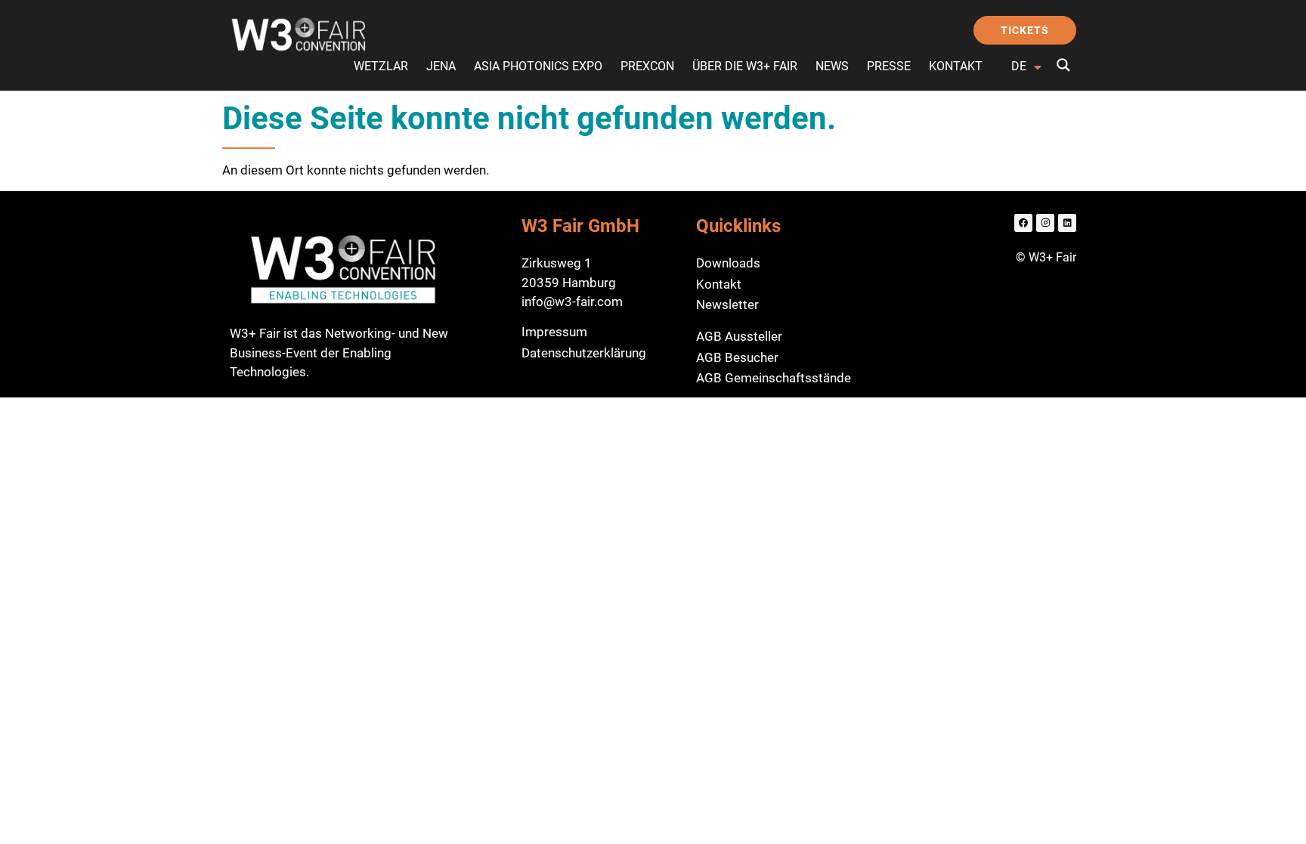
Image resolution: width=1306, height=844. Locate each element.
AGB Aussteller (739, 336)
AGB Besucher (737, 357)
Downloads (728, 263)
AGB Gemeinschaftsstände (773, 377)
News (832, 66)
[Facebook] (1023, 223)
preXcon (647, 66)
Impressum (554, 331)
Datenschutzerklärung (583, 352)
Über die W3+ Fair (744, 66)
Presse (889, 66)
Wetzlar (381, 66)
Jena (441, 66)
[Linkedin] (1067, 223)
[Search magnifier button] (1063, 65)
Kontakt (956, 66)
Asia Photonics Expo (538, 66)
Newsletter (727, 304)
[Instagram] (1045, 223)
